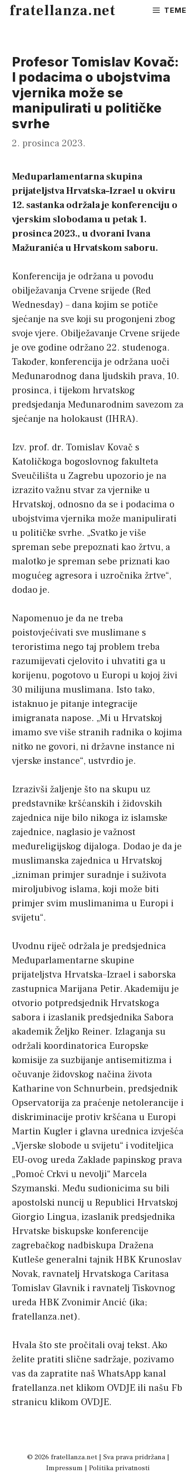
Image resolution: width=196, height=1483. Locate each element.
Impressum (64, 1468)
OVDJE (121, 1388)
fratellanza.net (63, 10)
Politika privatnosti (119, 1468)
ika (138, 1302)
